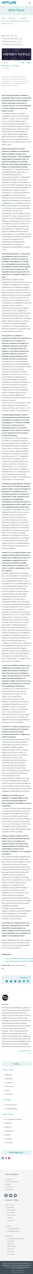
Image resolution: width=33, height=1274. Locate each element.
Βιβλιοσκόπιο (9, 1079)
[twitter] (6, 1158)
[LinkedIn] (23, 981)
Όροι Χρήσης (9, 1187)
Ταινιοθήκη (8, 1138)
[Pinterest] (15, 981)
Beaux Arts (8, 1135)
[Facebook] (6, 981)
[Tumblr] (19, 981)
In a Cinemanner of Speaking (13, 1119)
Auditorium (8, 1127)
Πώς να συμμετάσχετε (11, 1181)
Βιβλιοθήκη (8, 1075)
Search (29, 1053)
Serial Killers (8, 1123)
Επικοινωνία (9, 1189)
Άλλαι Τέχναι (5, 66)
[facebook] (3, 1158)
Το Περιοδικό (9, 1179)
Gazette (7, 1090)
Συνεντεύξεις (15, 66)
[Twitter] (11, 981)
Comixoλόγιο (9, 1082)
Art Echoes (7, 1100)
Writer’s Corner (11, 1215)
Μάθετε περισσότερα (22, 1267)
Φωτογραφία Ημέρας (11, 1108)
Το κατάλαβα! (17, 1270)
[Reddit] (28, 981)
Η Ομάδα (7, 1184)
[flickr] (9, 1158)
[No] (31, 1267)
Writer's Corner (9, 1086)
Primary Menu (29, 3)
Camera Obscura (9, 1131)
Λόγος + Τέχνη (8, 1070)
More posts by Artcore (24, 1051)
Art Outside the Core (11, 1105)
